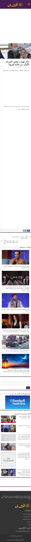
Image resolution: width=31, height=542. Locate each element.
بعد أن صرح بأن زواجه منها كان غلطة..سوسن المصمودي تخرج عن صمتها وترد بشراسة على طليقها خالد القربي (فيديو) (24, 472)
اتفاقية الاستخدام (27, 514)
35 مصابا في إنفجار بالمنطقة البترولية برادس (17, 350)
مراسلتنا (29, 521)
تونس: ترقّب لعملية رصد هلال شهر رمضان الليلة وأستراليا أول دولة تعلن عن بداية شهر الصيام (16, 370)
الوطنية (14, 67)
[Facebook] (16, 538)
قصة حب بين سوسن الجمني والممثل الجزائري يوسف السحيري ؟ (23, 445)
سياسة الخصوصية (27, 519)
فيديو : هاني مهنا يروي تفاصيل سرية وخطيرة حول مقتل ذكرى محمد (11, 241)
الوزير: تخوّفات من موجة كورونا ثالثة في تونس (20, 237)
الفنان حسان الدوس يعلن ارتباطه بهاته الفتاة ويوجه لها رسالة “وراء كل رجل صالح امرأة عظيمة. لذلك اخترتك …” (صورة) (23, 455)
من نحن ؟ (28, 524)
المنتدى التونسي (27, 516)
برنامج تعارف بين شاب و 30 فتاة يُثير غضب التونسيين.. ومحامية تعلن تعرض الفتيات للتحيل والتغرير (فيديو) (17, 288)
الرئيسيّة (17, 67)
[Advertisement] (15, 26)
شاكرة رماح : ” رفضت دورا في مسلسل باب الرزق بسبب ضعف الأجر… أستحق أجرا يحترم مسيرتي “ (16, 330)
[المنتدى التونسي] (15, 4)
